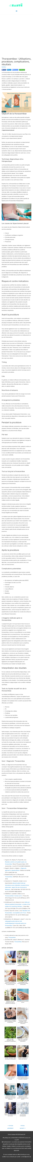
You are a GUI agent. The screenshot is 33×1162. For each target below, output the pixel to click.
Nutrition (4, 67)
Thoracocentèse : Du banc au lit (13, 896)
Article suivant (22, 1126)
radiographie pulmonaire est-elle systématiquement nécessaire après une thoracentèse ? (15, 923)
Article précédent (10, 1126)
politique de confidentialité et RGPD (13, 1137)
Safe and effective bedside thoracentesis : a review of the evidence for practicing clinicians (17, 904)
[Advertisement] (16, 32)
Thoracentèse (8, 876)
